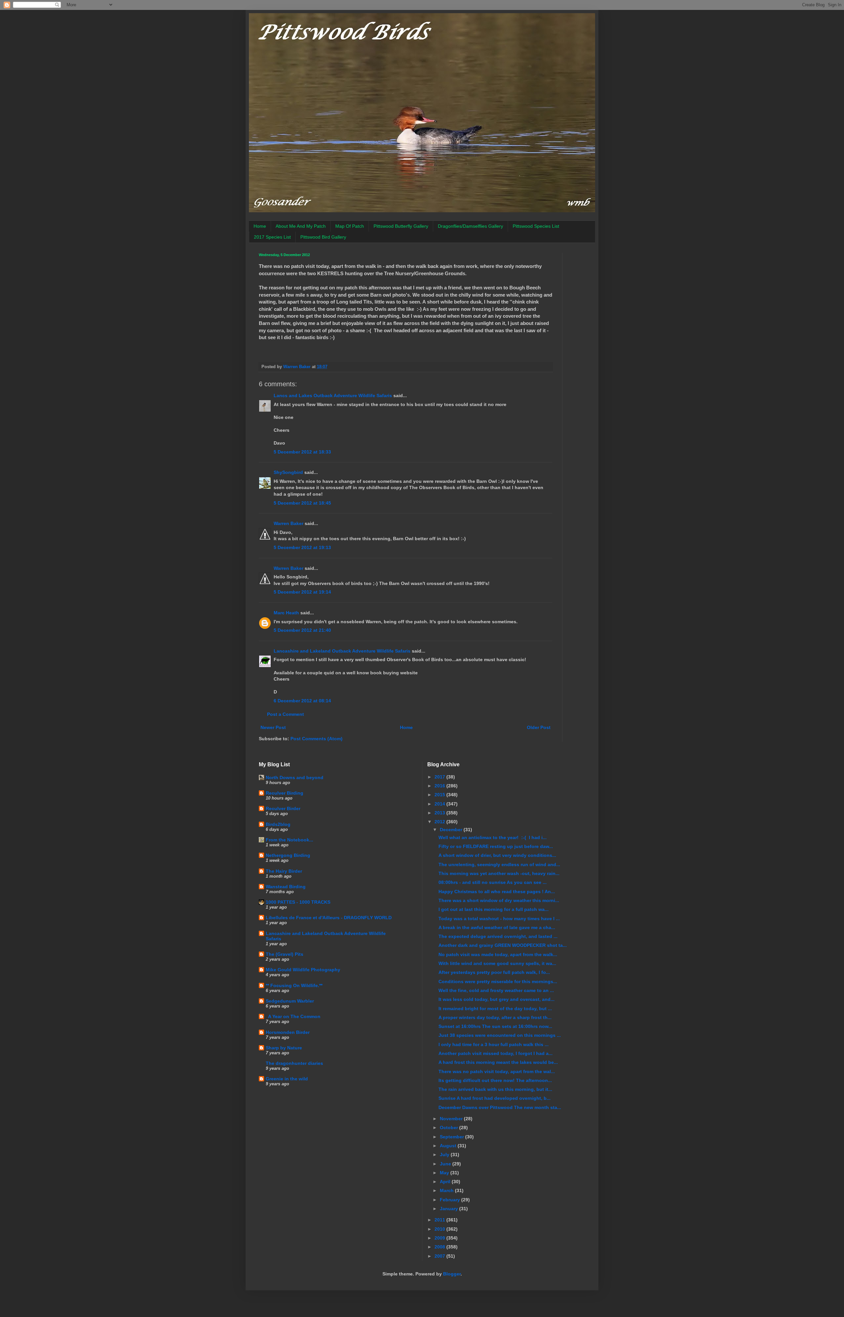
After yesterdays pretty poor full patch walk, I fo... (494, 972)
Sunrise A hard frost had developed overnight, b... (494, 1098)
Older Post (539, 727)
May (445, 1172)
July (445, 1154)
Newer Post (273, 727)
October (449, 1127)
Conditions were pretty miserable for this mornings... (497, 981)
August (449, 1145)
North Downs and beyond (294, 777)
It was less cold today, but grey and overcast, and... (496, 999)
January (449, 1208)
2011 (440, 1219)
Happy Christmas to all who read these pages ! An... (496, 891)
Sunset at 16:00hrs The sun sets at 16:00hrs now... (495, 1026)
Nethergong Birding (288, 855)
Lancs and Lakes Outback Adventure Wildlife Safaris (333, 395)
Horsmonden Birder (288, 1032)
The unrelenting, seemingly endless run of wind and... (499, 864)
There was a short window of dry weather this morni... (498, 900)
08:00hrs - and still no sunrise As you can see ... (492, 882)
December (452, 829)
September (452, 1136)
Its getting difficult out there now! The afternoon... (495, 1080)
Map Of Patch (349, 226)
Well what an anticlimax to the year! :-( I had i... (492, 837)
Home (260, 226)
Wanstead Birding (286, 886)
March (447, 1190)
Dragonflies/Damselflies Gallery (470, 226)
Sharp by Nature (284, 1047)
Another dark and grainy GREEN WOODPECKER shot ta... (502, 945)
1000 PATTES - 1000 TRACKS (298, 902)
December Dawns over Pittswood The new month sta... (499, 1107)
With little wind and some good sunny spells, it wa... (497, 963)
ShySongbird (288, 472)
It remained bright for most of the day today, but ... (495, 1008)
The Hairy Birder (284, 871)
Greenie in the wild (287, 1078)
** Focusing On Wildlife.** (294, 985)
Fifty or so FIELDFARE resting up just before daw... (495, 846)
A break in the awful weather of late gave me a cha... (496, 927)
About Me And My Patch (301, 226)
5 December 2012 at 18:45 (302, 503)
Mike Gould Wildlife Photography (303, 969)
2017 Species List (272, 237)
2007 (440, 1256)
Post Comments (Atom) (316, 738)
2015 (440, 794)
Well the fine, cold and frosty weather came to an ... (496, 990)
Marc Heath (286, 612)
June (446, 1163)
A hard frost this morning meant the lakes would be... (498, 1062)
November (452, 1118)
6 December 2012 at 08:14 (302, 700)
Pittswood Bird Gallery (323, 237)
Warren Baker (288, 523)
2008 (440, 1246)
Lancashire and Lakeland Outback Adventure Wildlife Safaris (342, 651)
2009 (440, 1238)
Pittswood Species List (536, 226)
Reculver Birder (283, 808)
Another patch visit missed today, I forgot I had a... (495, 1053)
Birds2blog (278, 824)
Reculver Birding (284, 793)
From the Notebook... (289, 839)
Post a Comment (285, 714)
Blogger (452, 1273)
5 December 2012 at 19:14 (302, 592)
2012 (440, 821)
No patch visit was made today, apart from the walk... (497, 954)
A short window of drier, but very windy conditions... (497, 855)
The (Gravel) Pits (284, 954)
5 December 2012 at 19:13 (302, 547)
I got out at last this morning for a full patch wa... (493, 909)
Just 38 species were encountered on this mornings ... (499, 1035)
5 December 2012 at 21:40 (302, 630)
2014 (440, 803)
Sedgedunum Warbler (290, 1001)
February (450, 1199)
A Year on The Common (293, 1016)
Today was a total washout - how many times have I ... (499, 918)
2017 (440, 776)
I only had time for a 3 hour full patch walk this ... (493, 1044)
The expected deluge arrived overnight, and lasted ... (498, 936)
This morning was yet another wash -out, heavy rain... (498, 873)
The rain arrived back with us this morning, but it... (495, 1089)
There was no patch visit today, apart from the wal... (496, 1071)
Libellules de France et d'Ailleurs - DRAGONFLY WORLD (329, 917)
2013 (440, 812)
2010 (440, 1229)
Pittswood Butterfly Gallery (401, 226)
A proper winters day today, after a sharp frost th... (495, 1017)
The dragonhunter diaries (294, 1063)
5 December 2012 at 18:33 (302, 451)
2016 (440, 785)
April (446, 1181)
